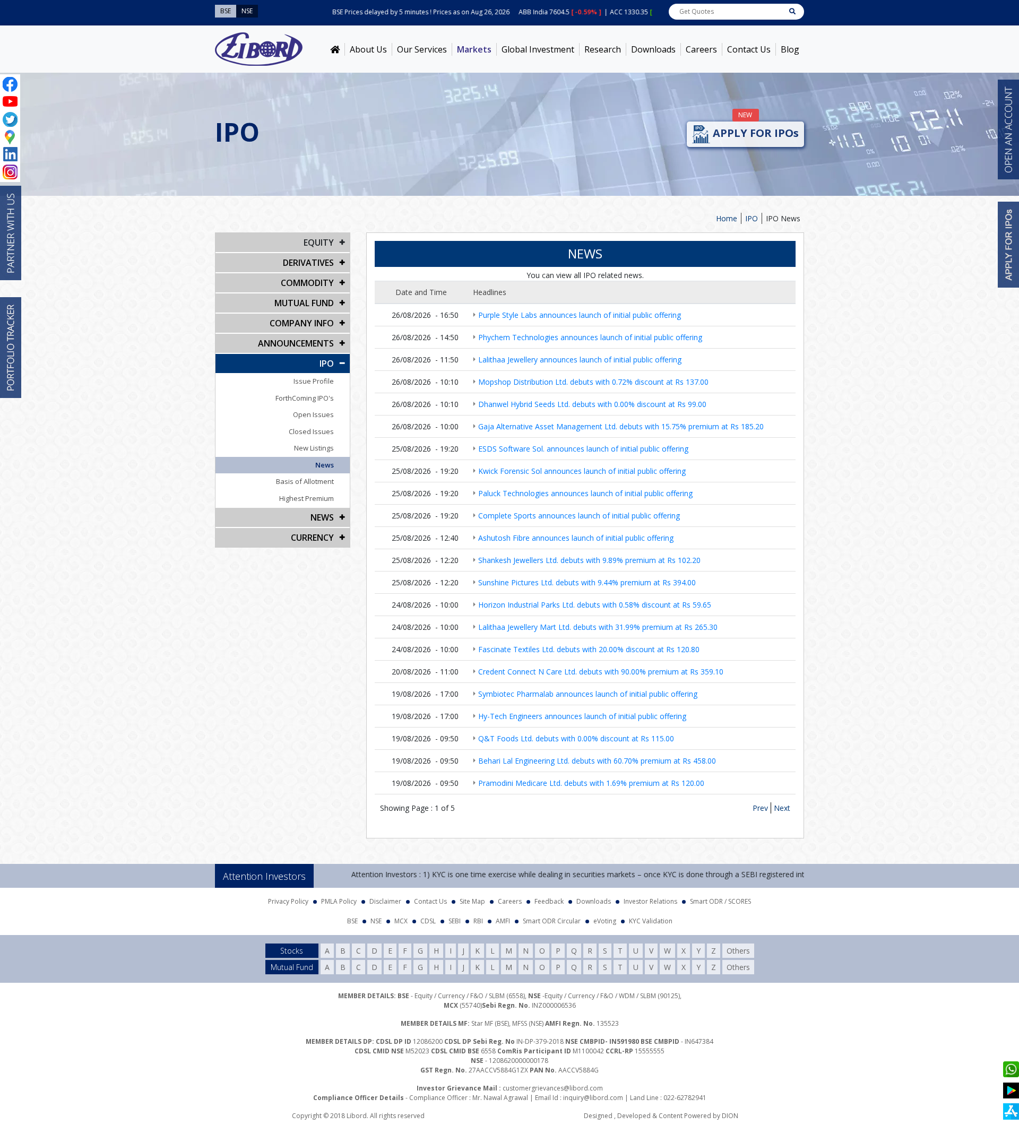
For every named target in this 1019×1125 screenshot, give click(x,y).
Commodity (307, 283)
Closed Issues (311, 431)
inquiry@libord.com (593, 1097)
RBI (478, 920)
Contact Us (749, 49)
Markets (474, 49)
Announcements (296, 343)
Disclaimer (385, 901)
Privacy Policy (288, 901)
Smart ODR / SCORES (720, 901)
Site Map (472, 901)
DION (730, 1115)
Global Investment (538, 49)
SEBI (454, 920)
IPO (751, 218)
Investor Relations (650, 901)
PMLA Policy (339, 901)
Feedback (549, 901)
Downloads (653, 49)
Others (738, 951)
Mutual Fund (304, 303)
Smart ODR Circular (552, 920)
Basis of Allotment (305, 481)
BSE (352, 920)
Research (602, 49)
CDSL (428, 920)
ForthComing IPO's (304, 398)
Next (782, 808)
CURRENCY (312, 537)
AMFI (503, 920)
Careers (701, 49)
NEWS (322, 517)
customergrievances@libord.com (553, 1088)
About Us (368, 49)
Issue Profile (313, 381)
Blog (790, 49)
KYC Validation (650, 920)
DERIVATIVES (308, 263)
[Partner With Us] (10, 233)
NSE (376, 920)
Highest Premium (306, 498)
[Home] (334, 49)
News (324, 465)
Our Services (422, 49)
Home (726, 218)
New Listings (314, 448)
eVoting (604, 920)
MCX (401, 920)
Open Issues (313, 414)
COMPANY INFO (302, 323)
